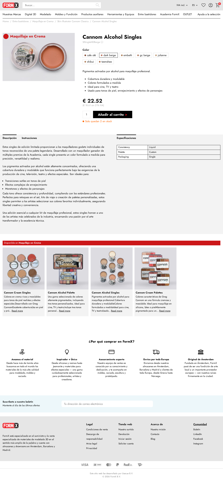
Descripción (10, 138)
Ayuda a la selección (209, 14)
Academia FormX (169, 14)
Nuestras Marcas (12, 14)
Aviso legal (91, 443)
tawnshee (106, 62)
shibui (90, 62)
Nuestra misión (158, 429)
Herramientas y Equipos (120, 14)
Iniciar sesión (125, 439)
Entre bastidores (147, 14)
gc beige (144, 55)
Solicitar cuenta (126, 443)
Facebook (198, 439)
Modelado (45, 14)
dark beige (109, 55)
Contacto (155, 434)
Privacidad (91, 448)
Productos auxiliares (92, 14)
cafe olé (91, 55)
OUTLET (187, 14)
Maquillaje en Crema (42, 21)
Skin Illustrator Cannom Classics (73, 21)
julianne (162, 55)
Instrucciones (29, 138)
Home (6, 21)
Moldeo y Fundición (66, 14)
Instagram (198, 443)
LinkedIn (197, 434)
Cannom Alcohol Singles (104, 21)
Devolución (123, 434)
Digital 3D (30, 14)
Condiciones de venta (97, 429)
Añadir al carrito (111, 114)
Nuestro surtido (126, 429)
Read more (17, 310)
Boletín (196, 429)
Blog (153, 439)
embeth (127, 55)
